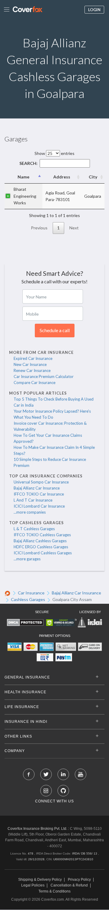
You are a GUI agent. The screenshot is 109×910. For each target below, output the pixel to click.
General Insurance (27, 677)
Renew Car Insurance (32, 370)
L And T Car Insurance (33, 500)
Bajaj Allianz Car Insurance (37, 488)
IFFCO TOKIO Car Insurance (39, 494)
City (93, 176)
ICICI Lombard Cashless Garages (43, 552)
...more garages (27, 558)
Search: (28, 163)
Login (94, 9)
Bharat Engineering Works (25, 196)
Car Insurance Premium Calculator (44, 376)
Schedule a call (55, 330)
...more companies (30, 512)
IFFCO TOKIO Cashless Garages (42, 534)
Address (61, 176)
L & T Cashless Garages (34, 528)
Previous (39, 227)
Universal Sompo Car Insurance (41, 482)
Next (74, 227)
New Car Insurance (30, 364)
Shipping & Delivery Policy (40, 880)
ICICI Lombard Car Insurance (39, 506)
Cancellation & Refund (69, 885)
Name (23, 176)
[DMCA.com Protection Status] (25, 622)
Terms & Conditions (54, 891)
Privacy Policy (79, 880)
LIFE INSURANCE (22, 707)
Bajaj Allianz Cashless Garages (40, 540)
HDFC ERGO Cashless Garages (41, 546)
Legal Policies (33, 885)
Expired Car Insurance (33, 358)
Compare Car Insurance (34, 382)
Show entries (54, 153)
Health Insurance (25, 692)
